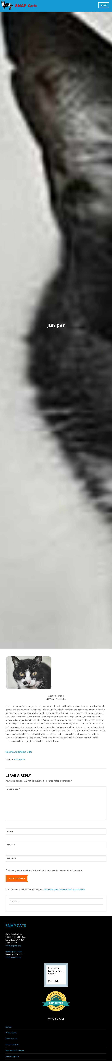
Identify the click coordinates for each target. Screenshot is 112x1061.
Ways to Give (11, 1033)
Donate (8, 1027)
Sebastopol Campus (14, 951)
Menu (104, 5)
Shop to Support (12, 1056)
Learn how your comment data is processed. (64, 889)
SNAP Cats (8, 8)
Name (11, 831)
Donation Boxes (12, 1044)
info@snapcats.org (13, 946)
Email (11, 844)
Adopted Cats (19, 759)
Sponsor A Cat (11, 1039)
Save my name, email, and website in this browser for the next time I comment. (45, 870)
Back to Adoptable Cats (19, 752)
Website (11, 858)
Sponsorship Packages (15, 1050)
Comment (13, 789)
